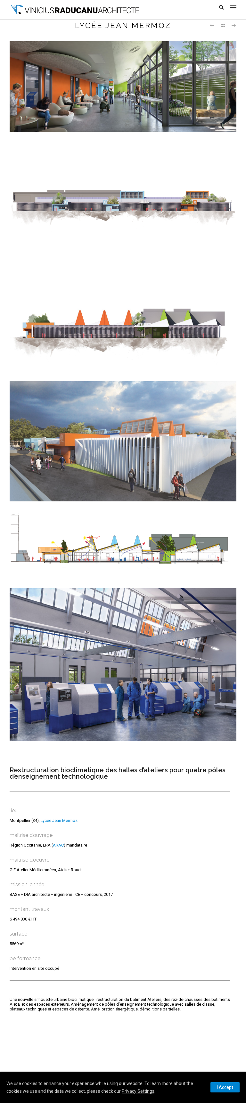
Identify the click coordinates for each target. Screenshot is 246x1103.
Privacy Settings (138, 1091)
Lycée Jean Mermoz (59, 820)
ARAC (58, 845)
